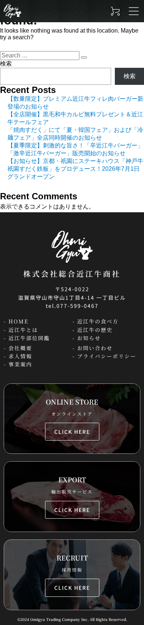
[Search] (84, 57)
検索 (6, 63)
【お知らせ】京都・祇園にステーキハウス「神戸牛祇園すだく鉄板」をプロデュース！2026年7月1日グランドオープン (75, 169)
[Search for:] (40, 55)
